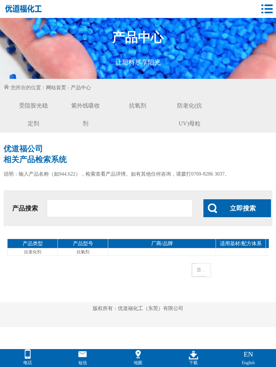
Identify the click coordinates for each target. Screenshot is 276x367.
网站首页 (56, 87)
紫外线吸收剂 (85, 115)
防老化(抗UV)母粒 (189, 115)
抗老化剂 (32, 251)
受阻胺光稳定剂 (33, 115)
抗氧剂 (137, 106)
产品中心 (81, 87)
